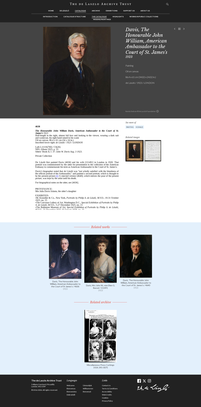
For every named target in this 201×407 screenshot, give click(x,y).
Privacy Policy (107, 401)
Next (184, 29)
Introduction (50, 16)
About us (145, 11)
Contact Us (106, 385)
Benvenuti (87, 392)
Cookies (105, 398)
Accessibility (107, 392)
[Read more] (65, 277)
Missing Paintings (102, 19)
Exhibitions (111, 11)
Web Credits (107, 395)
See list (179, 29)
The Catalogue (99, 16)
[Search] (167, 4)
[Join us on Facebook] (139, 381)
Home (51, 11)
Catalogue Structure (74, 16)
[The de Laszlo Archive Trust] (100, 3)
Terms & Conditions (110, 388)
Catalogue (80, 11)
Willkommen (88, 388)
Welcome (70, 385)
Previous (175, 29)
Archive (96, 11)
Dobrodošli (71, 395)
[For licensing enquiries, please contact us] (157, 111)
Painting (130, 127)
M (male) (139, 127)
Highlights (118, 16)
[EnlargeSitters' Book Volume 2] (152, 150)
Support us (129, 11)
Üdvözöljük (87, 385)
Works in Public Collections (143, 16)
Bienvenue (71, 388)
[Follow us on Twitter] (144, 381)
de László (64, 11)
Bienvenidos (72, 392)
